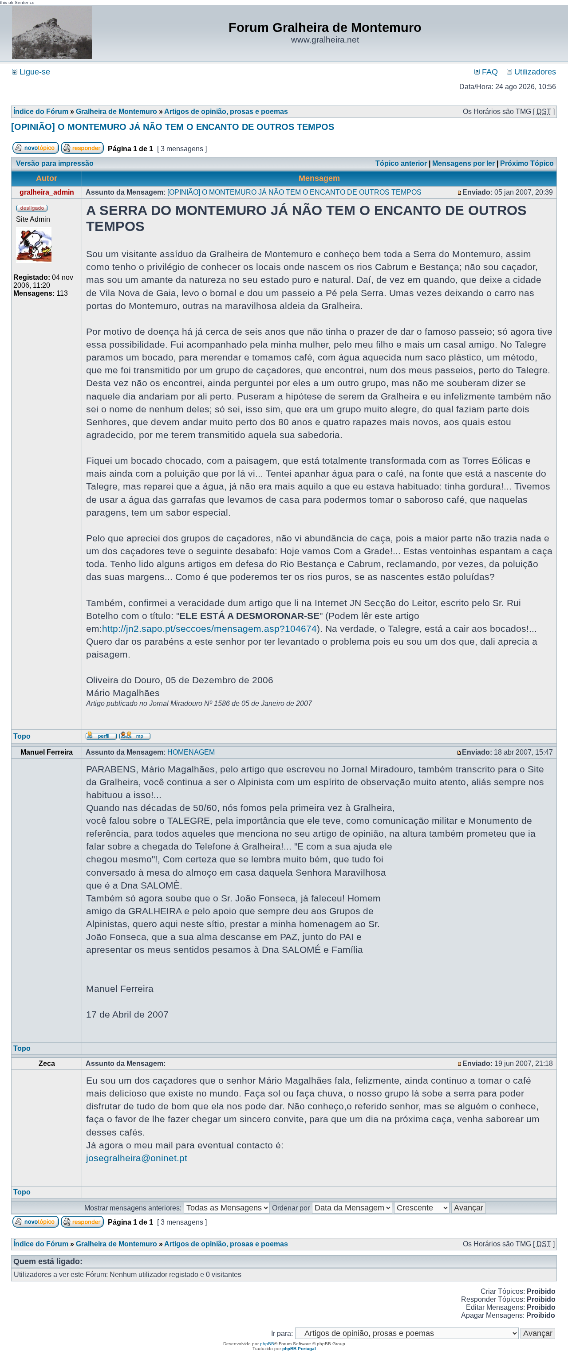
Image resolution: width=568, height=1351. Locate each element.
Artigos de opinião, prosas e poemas (226, 111)
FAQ (489, 71)
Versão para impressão (55, 163)
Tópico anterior (401, 163)
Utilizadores (534, 71)
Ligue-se (33, 71)
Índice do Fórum (40, 111)
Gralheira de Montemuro (116, 111)
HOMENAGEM (191, 752)
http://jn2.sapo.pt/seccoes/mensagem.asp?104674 (209, 628)
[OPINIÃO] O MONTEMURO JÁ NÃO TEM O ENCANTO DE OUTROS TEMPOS (172, 127)
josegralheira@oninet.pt (136, 1158)
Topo (22, 736)
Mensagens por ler (463, 163)
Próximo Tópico (527, 163)
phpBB (267, 1343)
